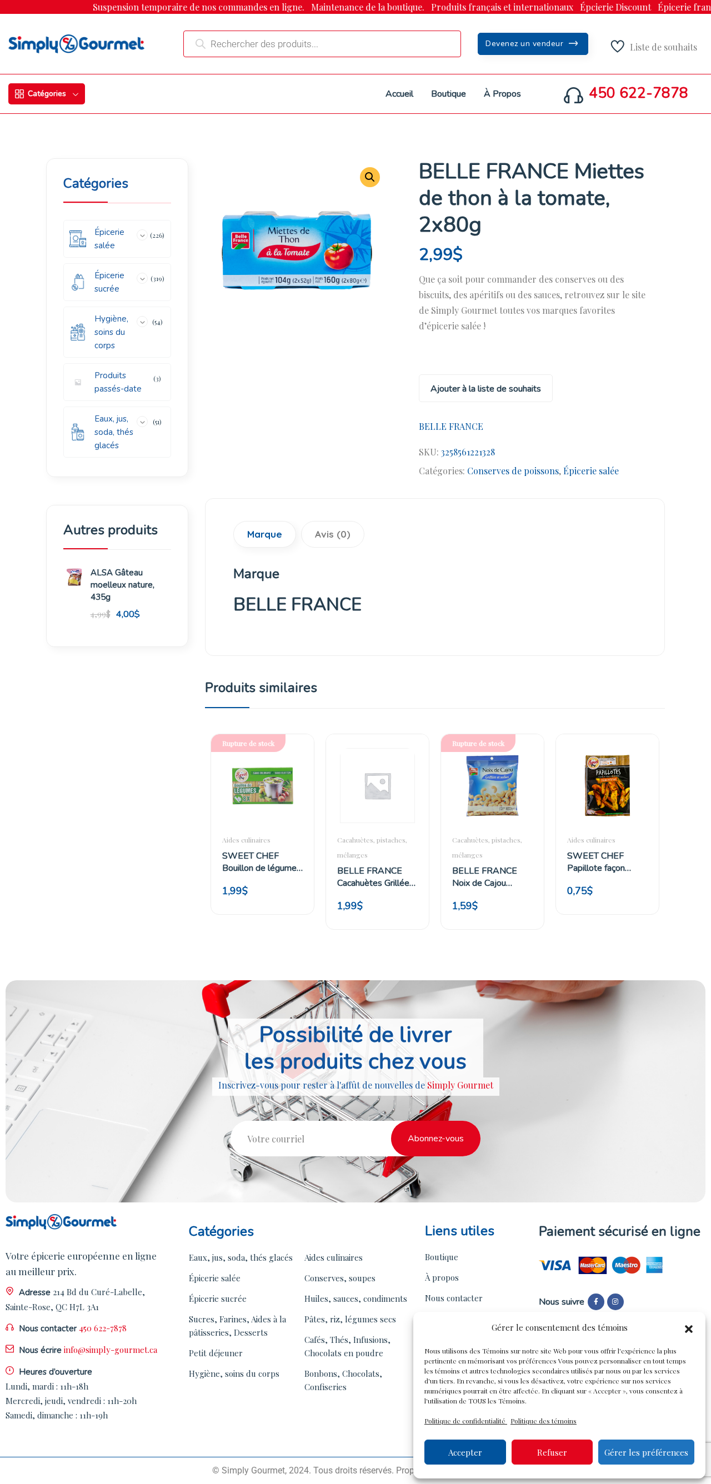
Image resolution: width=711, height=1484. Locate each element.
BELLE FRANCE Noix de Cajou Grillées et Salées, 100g (487, 877)
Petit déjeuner (216, 1352)
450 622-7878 (638, 93)
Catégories (47, 93)
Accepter (465, 1452)
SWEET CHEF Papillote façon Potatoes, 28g (596, 862)
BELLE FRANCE (451, 426)
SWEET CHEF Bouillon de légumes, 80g (262, 862)
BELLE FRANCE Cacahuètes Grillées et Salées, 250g (375, 877)
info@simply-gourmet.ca (110, 1349)
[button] (688, 1327)
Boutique (441, 1256)
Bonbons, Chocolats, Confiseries (343, 1380)
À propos (442, 1277)
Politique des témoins (543, 1420)
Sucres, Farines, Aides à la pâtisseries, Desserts (237, 1325)
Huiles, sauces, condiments (355, 1298)
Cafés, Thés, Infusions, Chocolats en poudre (347, 1346)
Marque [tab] (264, 534)
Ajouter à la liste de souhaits (485, 389)
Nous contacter (454, 1297)
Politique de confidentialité (465, 1420)
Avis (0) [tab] (333, 534)
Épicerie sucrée (218, 1298)
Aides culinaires (246, 839)
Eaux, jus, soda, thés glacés (241, 1257)
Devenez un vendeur (525, 43)
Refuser (552, 1452)
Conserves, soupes (339, 1278)
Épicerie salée (591, 471)
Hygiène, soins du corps (234, 1373)
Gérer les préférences (646, 1452)
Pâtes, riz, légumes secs (350, 1319)
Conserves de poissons (513, 471)
